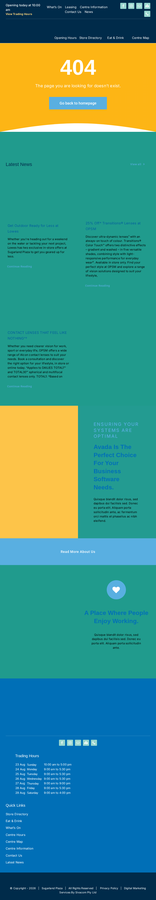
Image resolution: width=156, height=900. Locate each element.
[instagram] (131, 6)
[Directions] (147, 6)
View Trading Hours (19, 14)
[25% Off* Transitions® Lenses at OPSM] (117, 195)
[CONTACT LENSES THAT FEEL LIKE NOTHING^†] (39, 309)
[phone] (147, 14)
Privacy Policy (109, 888)
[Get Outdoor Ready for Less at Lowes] (39, 196)
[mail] (139, 6)
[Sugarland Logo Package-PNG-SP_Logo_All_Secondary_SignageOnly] (28, 25)
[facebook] (123, 6)
